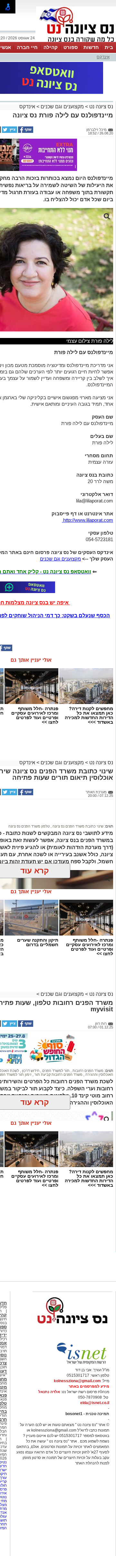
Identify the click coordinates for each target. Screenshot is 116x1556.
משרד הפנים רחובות (87, 1071)
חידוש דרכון (30, 1071)
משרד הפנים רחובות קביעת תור (58, 1074)
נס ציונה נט (100, 106)
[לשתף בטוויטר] (9, 132)
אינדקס (103, 57)
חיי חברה (27, 47)
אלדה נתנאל (49, 1392)
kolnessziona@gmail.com (77, 1381)
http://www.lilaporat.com (87, 520)
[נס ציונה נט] (72, 1329)
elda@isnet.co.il (94, 1403)
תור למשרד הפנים (55, 1071)
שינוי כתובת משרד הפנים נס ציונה (77, 826)
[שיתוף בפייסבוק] (25, 132)
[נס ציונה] (76, 41)
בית (109, 47)
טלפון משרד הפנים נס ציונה (29, 826)
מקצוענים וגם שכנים (62, 106)
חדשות (91, 47)
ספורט (70, 47)
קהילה (51, 47)
